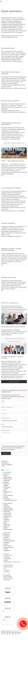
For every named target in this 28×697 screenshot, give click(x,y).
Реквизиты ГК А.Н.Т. (8, 492)
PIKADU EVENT (13, 366)
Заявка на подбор (6, 484)
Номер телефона (7, 407)
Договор (6, 482)
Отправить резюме (7, 536)
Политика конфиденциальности (10, 499)
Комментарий (5, 430)
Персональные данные (8, 496)
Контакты (6, 474)
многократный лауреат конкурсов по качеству (11, 23)
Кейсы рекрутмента (7, 476)
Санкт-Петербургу (7, 174)
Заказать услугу (14, 381)
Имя (3, 401)
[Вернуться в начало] (4, 3)
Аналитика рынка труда (7, 512)
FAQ (5, 490)
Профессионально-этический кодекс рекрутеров (14, 340)
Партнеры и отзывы (7, 487)
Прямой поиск (8, 508)
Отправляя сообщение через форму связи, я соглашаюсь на (13, 447)
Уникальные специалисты (8, 515)
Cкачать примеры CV (7, 549)
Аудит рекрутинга (7, 523)
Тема (2, 424)
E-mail (4, 413)
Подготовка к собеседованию (8, 546)
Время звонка (5, 418)
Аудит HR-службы (6, 527)
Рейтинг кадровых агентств (6, 519)
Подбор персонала (7, 505)
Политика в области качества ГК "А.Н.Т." (14, 144)
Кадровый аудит (8, 510)
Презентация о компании (8, 479)
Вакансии (6, 534)
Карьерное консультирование (9, 540)
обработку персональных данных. (11, 448)
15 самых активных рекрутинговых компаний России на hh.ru (11, 26)
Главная (3, 13)
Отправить (6, 453)
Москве (24, 172)
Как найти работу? (7, 543)
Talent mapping (8, 529)
